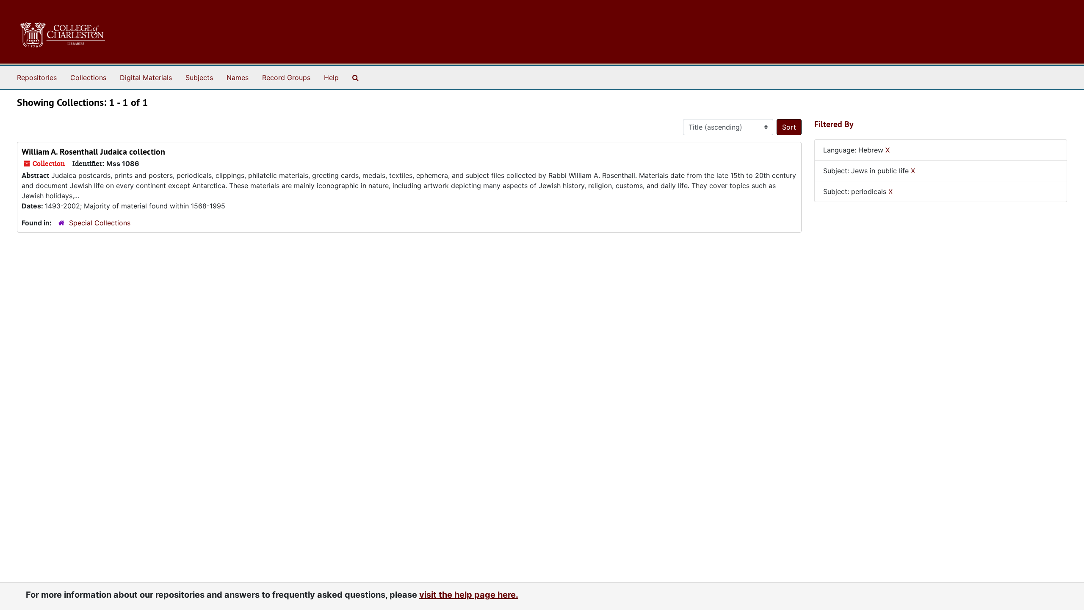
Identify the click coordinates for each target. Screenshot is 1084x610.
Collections (88, 77)
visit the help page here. (468, 595)
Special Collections (99, 223)
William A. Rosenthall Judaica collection (93, 151)
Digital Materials (146, 77)
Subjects (199, 77)
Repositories (37, 77)
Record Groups (286, 77)
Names (238, 77)
